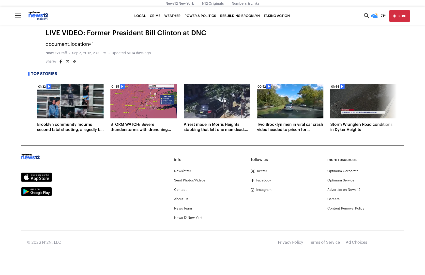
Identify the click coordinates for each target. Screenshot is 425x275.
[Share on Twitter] (68, 62)
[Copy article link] (74, 62)
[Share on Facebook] (61, 62)
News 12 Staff (56, 53)
